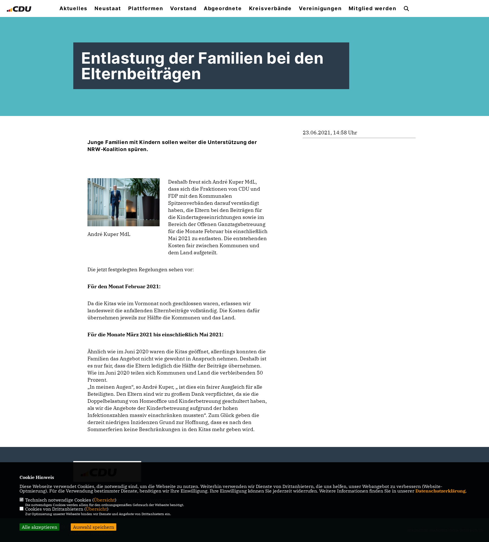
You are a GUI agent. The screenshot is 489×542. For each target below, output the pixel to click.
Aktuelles (73, 8)
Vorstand (183, 8)
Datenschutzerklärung (440, 491)
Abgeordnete (223, 8)
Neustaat (108, 8)
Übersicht (104, 500)
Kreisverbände (270, 8)
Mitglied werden (372, 8)
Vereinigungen (320, 8)
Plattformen (145, 8)
